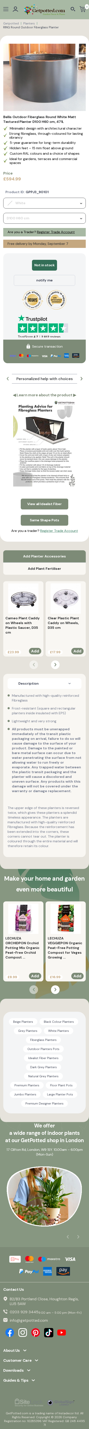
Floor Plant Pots (61, 1085)
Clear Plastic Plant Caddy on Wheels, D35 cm (63, 623)
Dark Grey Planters (43, 1067)
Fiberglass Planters (43, 1040)
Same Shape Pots (44, 520)
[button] (7, 378)
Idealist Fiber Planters (43, 1058)
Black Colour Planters (59, 1022)
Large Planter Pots (60, 1094)
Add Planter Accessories (44, 556)
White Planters (58, 1031)
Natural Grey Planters (43, 1076)
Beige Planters (23, 1022)
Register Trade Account (56, 232)
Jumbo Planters (25, 1094)
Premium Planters (26, 1085)
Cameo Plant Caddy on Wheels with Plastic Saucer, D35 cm (22, 625)
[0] (82, 9)
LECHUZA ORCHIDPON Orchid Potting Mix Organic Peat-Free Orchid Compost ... (22, 948)
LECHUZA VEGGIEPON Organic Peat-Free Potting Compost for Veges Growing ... (65, 948)
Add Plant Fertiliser (44, 568)
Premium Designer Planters (44, 1103)
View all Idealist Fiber (44, 504)
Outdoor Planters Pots (43, 1049)
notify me (44, 280)
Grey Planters (27, 1031)
